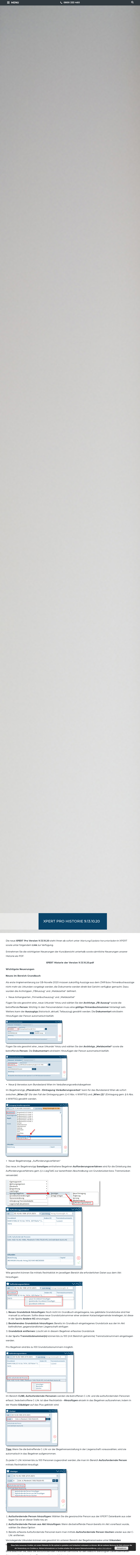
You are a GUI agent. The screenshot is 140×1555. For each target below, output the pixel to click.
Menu (15, 2)
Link (34, 945)
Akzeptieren (121, 1548)
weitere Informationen (104, 1548)
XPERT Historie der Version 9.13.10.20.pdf (70, 962)
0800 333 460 (71, 2)
